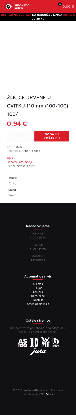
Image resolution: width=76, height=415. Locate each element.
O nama (38, 283)
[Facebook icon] (33, 400)
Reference (38, 295)
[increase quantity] (29, 136)
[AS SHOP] (16, 6)
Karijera (38, 291)
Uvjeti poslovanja (38, 303)
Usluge (38, 287)
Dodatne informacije (20, 162)
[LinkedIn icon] (38, 400)
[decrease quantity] (11, 136)
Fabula (50, 394)
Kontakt (38, 299)
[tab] (38, 158)
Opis (10, 158)
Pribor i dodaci (31, 150)
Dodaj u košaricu (52, 136)
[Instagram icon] (42, 400)
